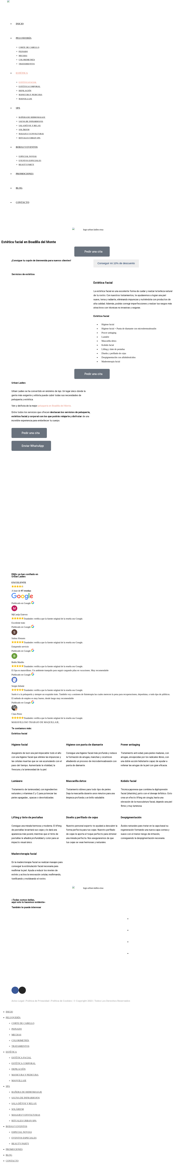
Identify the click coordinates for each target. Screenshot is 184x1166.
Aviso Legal (18, 1001)
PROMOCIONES (14, 1149)
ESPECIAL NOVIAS (22, 1132)
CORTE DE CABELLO (23, 1023)
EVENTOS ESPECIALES (24, 1138)
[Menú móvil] (8, 219)
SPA (8, 1086)
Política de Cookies (61, 1001)
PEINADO (17, 1029)
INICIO (9, 1012)
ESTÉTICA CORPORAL (24, 1063)
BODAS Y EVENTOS (16, 1126)
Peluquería (68, 918)
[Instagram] (22, 990)
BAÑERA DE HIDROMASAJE (27, 1092)
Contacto (67, 976)
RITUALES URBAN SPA (24, 1120)
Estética (67, 933)
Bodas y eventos (71, 962)
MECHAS (16, 1034)
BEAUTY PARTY (20, 1143)
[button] (92, 564)
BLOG (9, 1155)
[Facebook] (15, 990)
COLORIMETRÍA (20, 1040)
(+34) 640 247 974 (140, 918)
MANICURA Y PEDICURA (25, 1075)
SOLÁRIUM (18, 1109)
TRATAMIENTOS (20, 1046)
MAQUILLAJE (19, 1080)
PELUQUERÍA (13, 1017)
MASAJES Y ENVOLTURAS (26, 1115)
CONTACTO (12, 1161)
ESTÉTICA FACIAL (21, 1057)
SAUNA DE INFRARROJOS (26, 1098)
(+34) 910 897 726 (140, 930)
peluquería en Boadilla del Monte (54, 405)
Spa (65, 947)
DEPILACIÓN (19, 1069)
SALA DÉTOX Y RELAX (24, 1103)
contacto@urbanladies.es (143, 942)
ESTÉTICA (11, 1052)
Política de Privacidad (37, 1001)
